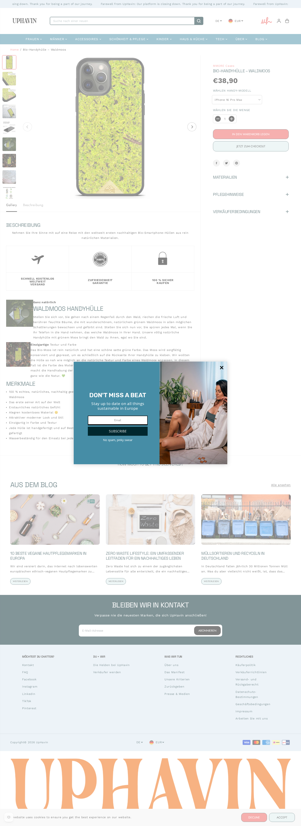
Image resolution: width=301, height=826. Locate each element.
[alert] (150, 413)
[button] (118, 431)
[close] (221, 367)
